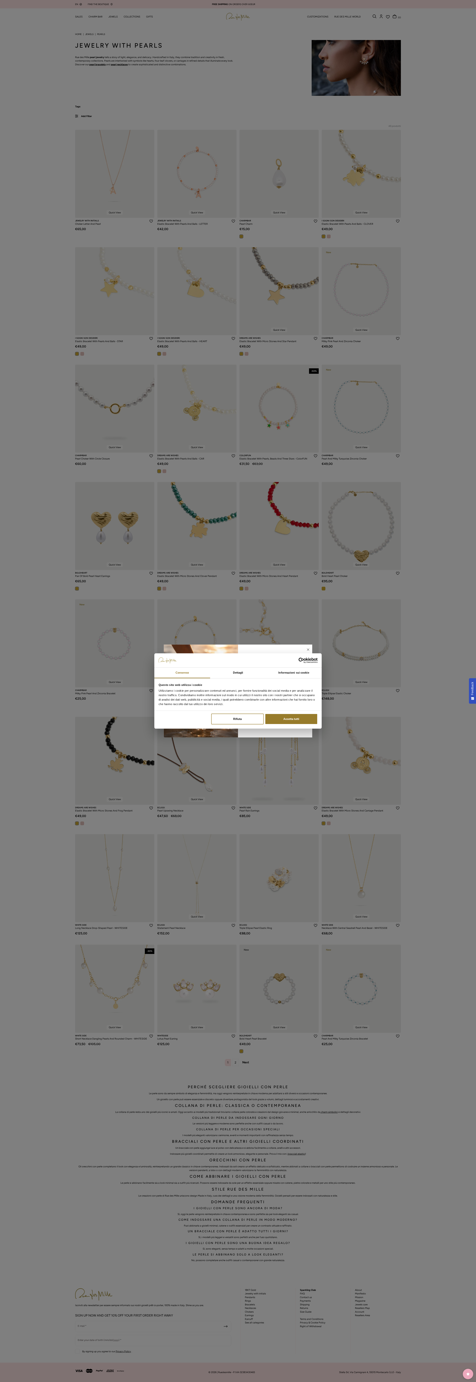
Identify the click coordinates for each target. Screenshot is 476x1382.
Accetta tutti (291, 718)
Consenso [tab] (182, 672)
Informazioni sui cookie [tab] (293, 672)
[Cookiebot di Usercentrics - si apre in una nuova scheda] (301, 660)
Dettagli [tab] (238, 672)
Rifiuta (237, 718)
